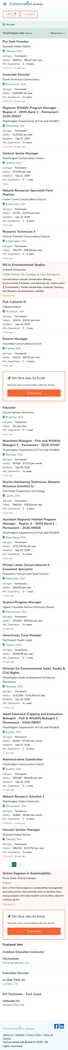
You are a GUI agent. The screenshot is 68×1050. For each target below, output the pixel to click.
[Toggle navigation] (5, 4)
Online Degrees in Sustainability (27, 873)
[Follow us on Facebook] (56, 1026)
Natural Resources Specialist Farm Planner (28, 192)
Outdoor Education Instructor (23, 952)
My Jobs (10, 24)
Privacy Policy (34, 1034)
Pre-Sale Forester (16, 41)
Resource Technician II (19, 231)
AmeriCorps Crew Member (22, 635)
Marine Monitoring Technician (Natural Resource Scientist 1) (31, 484)
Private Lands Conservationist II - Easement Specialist (27, 567)
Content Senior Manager (21, 153)
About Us (8, 1034)
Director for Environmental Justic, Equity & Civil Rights (34, 670)
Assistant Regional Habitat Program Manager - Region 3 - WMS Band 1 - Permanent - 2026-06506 (30, 523)
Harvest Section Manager (21, 830)
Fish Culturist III (14, 302)
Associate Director (16, 74)
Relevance (57, 33)
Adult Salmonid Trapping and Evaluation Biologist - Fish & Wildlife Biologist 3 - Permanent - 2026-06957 (33, 718)
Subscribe (34, 393)
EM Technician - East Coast (22, 994)
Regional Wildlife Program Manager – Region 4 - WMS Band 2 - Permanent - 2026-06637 (31, 112)
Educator (9, 407)
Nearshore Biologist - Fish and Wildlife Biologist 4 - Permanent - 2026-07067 (32, 443)
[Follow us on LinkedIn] (61, 1026)
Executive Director (16, 973)
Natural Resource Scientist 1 (23, 796)
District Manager (15, 339)
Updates (19, 1034)
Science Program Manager (22, 602)
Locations (29, 14)
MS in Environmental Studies (24, 265)
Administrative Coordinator (23, 759)
